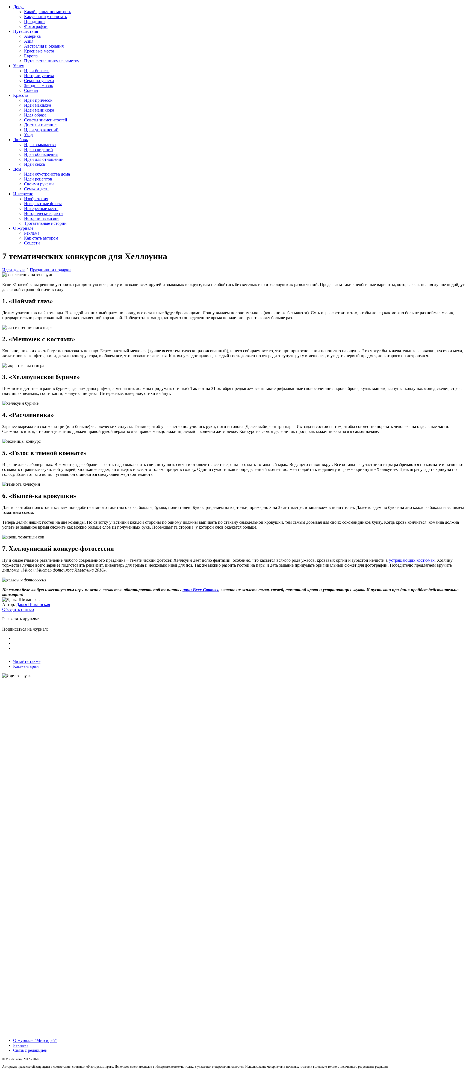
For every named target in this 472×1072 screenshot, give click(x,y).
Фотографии (36, 26)
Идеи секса (34, 164)
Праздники (34, 21)
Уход (28, 134)
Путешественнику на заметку (51, 61)
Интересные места (41, 208)
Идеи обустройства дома (47, 174)
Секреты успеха (39, 80)
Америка (32, 36)
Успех (18, 65)
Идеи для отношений (44, 159)
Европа (31, 56)
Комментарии (26, 666)
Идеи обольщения (41, 154)
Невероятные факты (43, 203)
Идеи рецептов (38, 179)
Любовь (20, 139)
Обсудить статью (18, 609)
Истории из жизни (41, 218)
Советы (31, 90)
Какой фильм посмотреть (47, 11)
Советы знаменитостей (45, 120)
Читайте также (26, 661)
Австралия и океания (44, 46)
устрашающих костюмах (412, 560)
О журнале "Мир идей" (35, 1040)
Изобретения (36, 198)
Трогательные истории (45, 223)
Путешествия (25, 31)
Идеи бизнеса (36, 70)
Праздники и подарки (50, 269)
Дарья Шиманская (33, 604)
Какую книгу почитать (45, 16)
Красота (20, 95)
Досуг (18, 6)
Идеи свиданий (38, 149)
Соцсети (32, 243)
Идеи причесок (38, 100)
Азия (28, 41)
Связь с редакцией (30, 1050)
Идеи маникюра (39, 110)
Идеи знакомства (40, 144)
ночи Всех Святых (200, 589)
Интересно (23, 193)
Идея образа (35, 115)
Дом (17, 169)
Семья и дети (36, 189)
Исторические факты (43, 213)
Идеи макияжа (37, 105)
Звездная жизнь (38, 85)
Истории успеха (39, 75)
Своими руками (39, 184)
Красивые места (39, 51)
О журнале (23, 228)
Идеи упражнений (41, 129)
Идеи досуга (13, 269)
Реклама (31, 233)
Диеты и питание (40, 125)
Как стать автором (41, 238)
